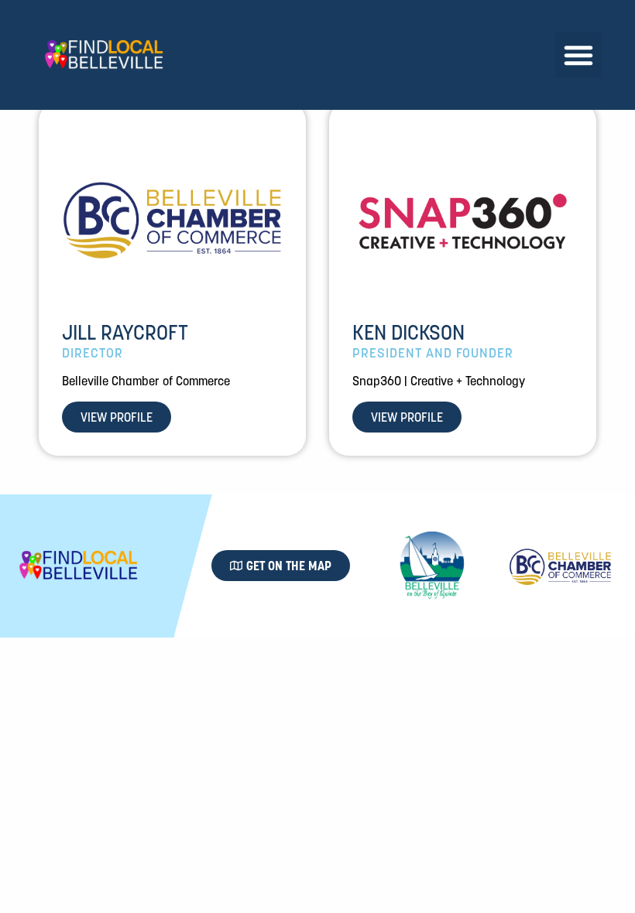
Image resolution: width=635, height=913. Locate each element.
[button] (578, 55)
